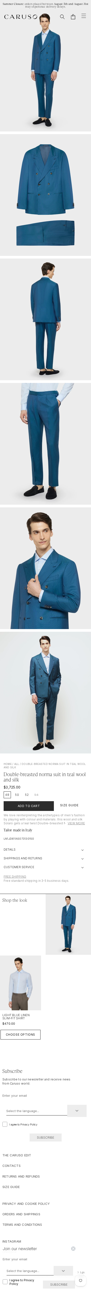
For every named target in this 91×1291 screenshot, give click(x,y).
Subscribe (45, 1137)
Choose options (20, 1034)
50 (17, 795)
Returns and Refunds (21, 1176)
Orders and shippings (21, 1214)
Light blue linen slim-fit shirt (16, 1016)
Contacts (11, 1166)
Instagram (11, 1241)
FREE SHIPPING (15, 876)
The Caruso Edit (16, 1155)
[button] (62, 16)
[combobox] (36, 1111)
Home (8, 763)
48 (7, 795)
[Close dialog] (73, 1248)
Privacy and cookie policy (26, 1204)
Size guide (11, 1187)
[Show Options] (77, 1111)
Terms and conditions (22, 1224)
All (16, 763)
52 (27, 795)
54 (36, 795)
